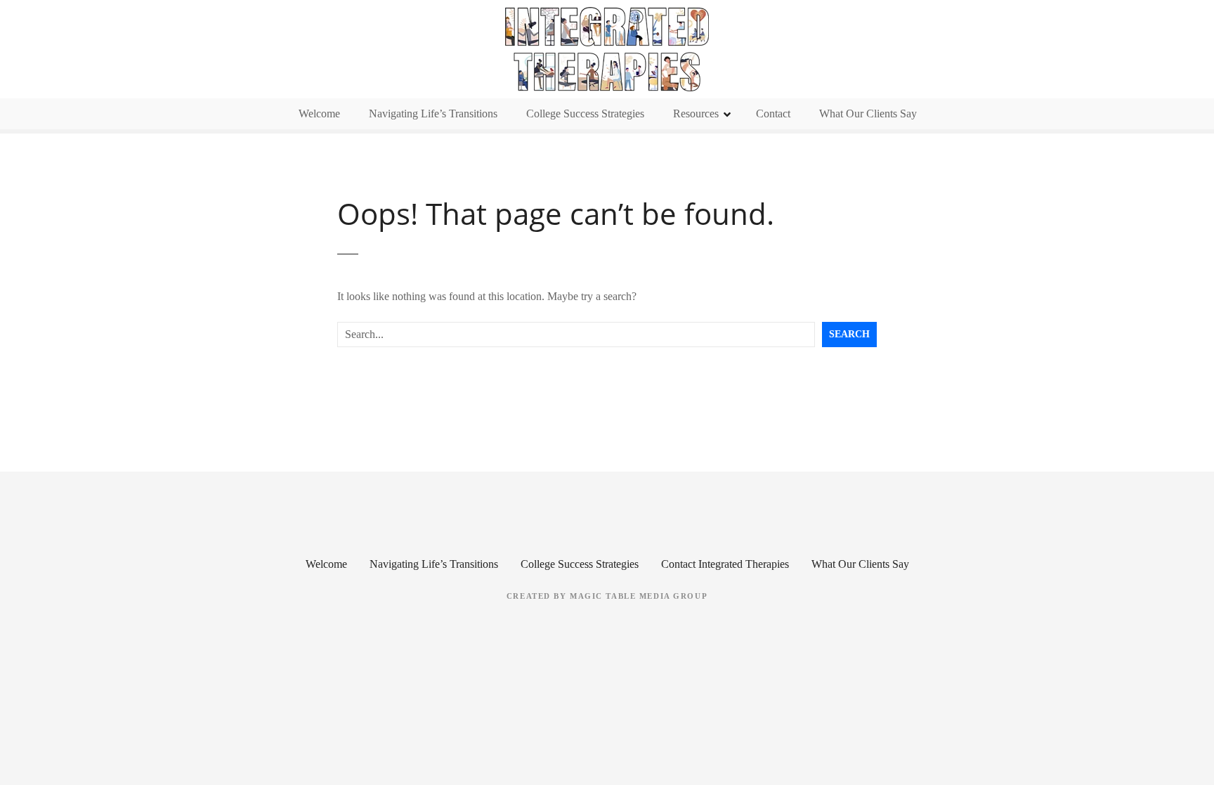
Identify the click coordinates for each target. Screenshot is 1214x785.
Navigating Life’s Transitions (433, 113)
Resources (696, 113)
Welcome (319, 113)
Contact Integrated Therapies (725, 564)
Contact (773, 113)
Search (849, 333)
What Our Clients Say (868, 113)
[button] (607, 49)
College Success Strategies (585, 113)
